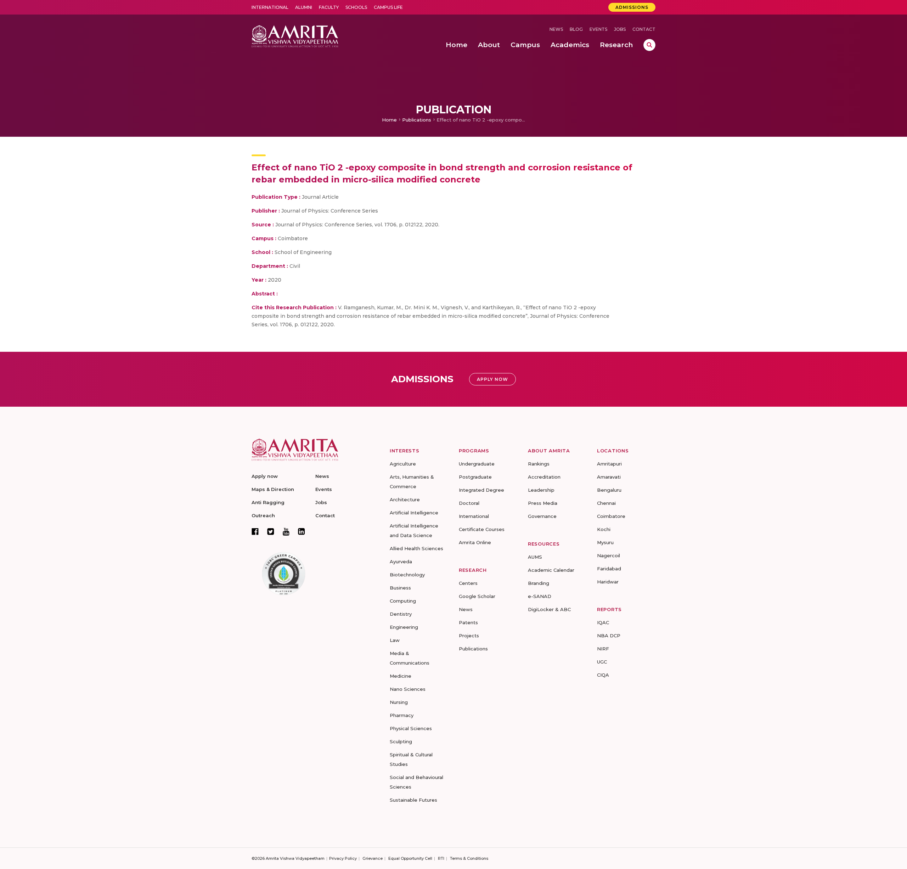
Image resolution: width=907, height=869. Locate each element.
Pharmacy (401, 715)
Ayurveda (401, 561)
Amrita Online (475, 542)
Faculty (329, 7)
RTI (441, 858)
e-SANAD (539, 596)
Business (400, 588)
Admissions (631, 7)
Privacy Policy (343, 858)
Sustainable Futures (413, 800)
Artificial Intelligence (414, 512)
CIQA (603, 675)
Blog (576, 29)
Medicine (400, 676)
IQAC (603, 622)
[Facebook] (255, 531)
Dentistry (401, 614)
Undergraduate (477, 464)
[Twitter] (270, 531)
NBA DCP (608, 635)
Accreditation (544, 477)
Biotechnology (407, 574)
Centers (468, 583)
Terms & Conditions (469, 858)
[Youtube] (286, 531)
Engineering (404, 627)
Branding (538, 583)
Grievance (372, 858)
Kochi (603, 529)
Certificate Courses (482, 529)
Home (389, 120)
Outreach (263, 515)
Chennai (606, 503)
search (649, 45)
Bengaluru (609, 490)
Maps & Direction (273, 489)
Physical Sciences (411, 728)
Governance (542, 516)
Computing (403, 601)
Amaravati (609, 477)
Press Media (542, 503)
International (270, 7)
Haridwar (608, 582)
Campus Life (388, 7)
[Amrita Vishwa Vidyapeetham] (295, 35)
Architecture (405, 499)
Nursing (399, 702)
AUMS (535, 557)
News (556, 29)
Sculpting (401, 741)
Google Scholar (477, 596)
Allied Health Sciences (416, 548)
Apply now (265, 476)
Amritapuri (609, 464)
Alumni (303, 7)
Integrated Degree (481, 490)
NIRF (603, 648)
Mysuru (605, 542)
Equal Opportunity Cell (410, 858)
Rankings (539, 464)
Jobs (620, 29)
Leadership (541, 490)
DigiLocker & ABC (549, 609)
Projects (469, 635)
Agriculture (403, 464)
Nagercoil (608, 555)
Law (395, 640)
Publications (416, 120)
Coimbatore (611, 516)
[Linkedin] (301, 531)
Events (598, 29)
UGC (602, 662)
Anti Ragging (268, 502)
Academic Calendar (551, 570)
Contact (643, 29)
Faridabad (609, 568)
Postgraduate (475, 477)
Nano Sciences (408, 689)
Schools (356, 7)
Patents (468, 622)
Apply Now (492, 379)
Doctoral (469, 503)
